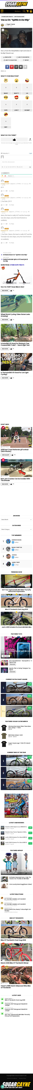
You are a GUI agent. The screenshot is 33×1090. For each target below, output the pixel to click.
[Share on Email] (21, 67)
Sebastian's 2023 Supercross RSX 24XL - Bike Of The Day (19, 763)
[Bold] (2, 167)
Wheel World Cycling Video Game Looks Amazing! (15, 315)
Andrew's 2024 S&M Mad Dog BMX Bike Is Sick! (18, 690)
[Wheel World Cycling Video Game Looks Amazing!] (16, 304)
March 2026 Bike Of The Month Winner (15, 963)
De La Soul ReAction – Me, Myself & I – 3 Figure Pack (20, 661)
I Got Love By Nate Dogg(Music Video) (20, 884)
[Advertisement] (16, 402)
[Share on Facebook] (7, 67)
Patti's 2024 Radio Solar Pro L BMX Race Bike (19, 788)
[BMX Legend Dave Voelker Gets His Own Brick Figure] (16, 647)
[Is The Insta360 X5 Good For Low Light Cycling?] (16, 362)
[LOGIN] (31, 11)
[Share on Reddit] (16, 67)
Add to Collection (11, 60)
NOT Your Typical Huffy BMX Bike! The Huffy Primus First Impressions (16, 590)
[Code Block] (16, 167)
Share (3, 30)
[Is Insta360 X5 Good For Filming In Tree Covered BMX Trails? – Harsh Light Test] (16, 333)
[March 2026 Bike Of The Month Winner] (16, 952)
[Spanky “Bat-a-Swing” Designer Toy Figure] (4, 670)
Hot (3, 460)
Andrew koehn (16, 540)
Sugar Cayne (8, 998)
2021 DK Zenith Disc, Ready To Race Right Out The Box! (17, 910)
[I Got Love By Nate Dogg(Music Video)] (4, 886)
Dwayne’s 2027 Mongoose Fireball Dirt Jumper (16, 1004)
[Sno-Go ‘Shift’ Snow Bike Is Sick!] (16, 276)
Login (30, 153)
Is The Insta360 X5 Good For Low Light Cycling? (14, 373)
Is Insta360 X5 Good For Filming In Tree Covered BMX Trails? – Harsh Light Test (15, 344)
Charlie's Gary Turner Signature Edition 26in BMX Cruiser (16, 832)
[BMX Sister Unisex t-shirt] (4, 736)
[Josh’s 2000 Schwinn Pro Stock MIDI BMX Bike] (16, 618)
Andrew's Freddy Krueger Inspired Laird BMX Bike (19, 775)
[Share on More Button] (25, 67)
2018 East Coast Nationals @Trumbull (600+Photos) (14, 450)
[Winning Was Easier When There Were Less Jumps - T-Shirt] (4, 728)
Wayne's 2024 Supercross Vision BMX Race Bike (18, 714)
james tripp (16, 562)
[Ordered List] (10, 167)
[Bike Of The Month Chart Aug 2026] (16, 600)
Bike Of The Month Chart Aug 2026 (16, 609)
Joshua (14, 555)
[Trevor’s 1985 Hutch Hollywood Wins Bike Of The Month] (16, 975)
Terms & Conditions (12, 1078)
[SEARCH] (24, 11)
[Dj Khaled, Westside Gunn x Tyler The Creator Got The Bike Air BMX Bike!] (4, 879)
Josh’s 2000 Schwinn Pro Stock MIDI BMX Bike (16, 627)
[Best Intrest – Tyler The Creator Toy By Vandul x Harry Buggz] (16, 864)
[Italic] (4, 167)
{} (19, 167)
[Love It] (3, 268)
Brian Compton (17, 547)
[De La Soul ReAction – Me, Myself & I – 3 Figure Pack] (4, 662)
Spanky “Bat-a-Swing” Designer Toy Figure (20, 668)
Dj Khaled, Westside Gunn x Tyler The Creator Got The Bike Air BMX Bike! (20, 878)
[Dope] (6, 427)
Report (27, 60)
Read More (5, 290)
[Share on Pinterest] (12, 67)
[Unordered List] (12, 167)
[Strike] (8, 167)
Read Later (8, 57)
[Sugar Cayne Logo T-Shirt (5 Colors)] (4, 744)
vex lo (4, 71)
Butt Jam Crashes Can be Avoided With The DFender (15, 480)
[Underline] (6, 167)
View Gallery (5, 455)
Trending (3, 427)
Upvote (14, 139)
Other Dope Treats (17, 265)
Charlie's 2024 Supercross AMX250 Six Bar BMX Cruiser (16, 827)
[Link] (18, 167)
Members (17, 11)
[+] (21, 167)
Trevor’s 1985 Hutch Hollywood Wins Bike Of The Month (16, 987)
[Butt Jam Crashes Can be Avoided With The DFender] (16, 468)
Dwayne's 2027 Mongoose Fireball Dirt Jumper (17, 702)
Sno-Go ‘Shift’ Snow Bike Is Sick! (12, 287)
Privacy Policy (22, 1078)
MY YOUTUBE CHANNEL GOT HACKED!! (15, 899)
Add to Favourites (23, 57)
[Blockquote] (14, 167)
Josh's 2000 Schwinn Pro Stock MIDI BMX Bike (16, 837)
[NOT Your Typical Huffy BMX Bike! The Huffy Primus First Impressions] (16, 581)
